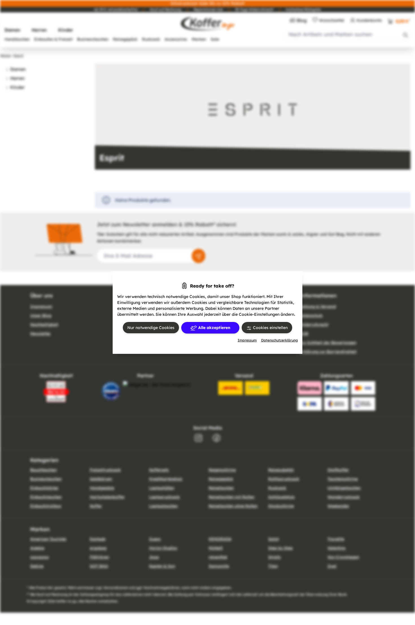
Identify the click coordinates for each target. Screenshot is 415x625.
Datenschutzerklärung (279, 340)
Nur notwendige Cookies (150, 327)
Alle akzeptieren (213, 327)
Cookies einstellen (270, 327)
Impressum (247, 340)
